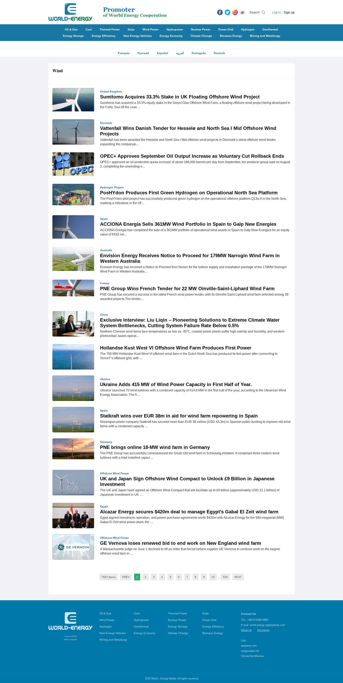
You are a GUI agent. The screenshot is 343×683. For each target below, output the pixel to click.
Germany (106, 442)
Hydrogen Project (112, 187)
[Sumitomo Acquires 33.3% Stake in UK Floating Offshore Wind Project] (73, 99)
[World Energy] (107, 12)
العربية (180, 53)
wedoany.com (249, 645)
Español (162, 53)
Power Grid (225, 29)
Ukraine (105, 379)
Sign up (289, 12)
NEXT (238, 577)
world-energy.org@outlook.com (267, 625)
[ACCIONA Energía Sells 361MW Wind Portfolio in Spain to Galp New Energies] (73, 226)
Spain (104, 218)
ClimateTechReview (252, 656)
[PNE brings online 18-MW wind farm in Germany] (73, 448)
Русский (143, 53)
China (104, 314)
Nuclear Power (200, 29)
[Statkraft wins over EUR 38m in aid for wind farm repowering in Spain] (73, 420)
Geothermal (270, 29)
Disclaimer (263, 630)
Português (199, 53)
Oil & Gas (71, 29)
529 (225, 577)
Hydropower (175, 29)
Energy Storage (73, 35)
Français (124, 53)
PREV (126, 577)
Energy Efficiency (104, 35)
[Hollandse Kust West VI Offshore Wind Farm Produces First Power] (73, 357)
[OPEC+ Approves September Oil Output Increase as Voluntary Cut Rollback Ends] (73, 163)
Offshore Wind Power (114, 473)
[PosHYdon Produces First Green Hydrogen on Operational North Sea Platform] (73, 194)
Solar (131, 29)
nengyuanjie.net (250, 650)
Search (255, 12)
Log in (276, 12)
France (104, 283)
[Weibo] (242, 12)
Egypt (104, 506)
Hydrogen (247, 29)
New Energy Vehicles (137, 35)
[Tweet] (227, 12)
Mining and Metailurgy (265, 35)
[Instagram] (235, 12)
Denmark (106, 123)
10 (213, 577)
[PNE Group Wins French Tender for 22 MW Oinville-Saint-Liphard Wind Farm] (73, 287)
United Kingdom (111, 91)
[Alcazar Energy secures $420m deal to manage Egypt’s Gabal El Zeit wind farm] (73, 517)
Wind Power (151, 29)
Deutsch (219, 53)
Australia (106, 250)
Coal (89, 29)
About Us (246, 630)
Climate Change (201, 35)
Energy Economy (171, 35)
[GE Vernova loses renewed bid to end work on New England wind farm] (73, 546)
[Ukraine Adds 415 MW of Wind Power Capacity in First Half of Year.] (73, 389)
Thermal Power (110, 29)
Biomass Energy (231, 35)
